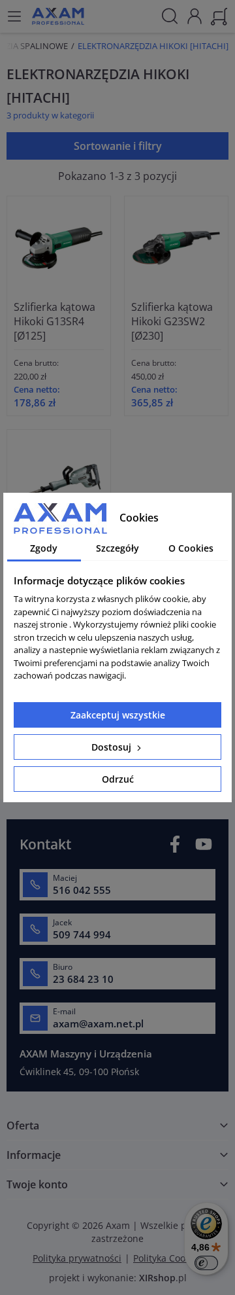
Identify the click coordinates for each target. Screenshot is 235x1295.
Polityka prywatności (77, 1258)
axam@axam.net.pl (98, 1023)
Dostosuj (112, 747)
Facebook (174, 844)
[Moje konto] (194, 15)
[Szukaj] (169, 16)
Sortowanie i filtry (118, 146)
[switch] (206, 1263)
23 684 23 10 (83, 978)
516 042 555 (82, 889)
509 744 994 (82, 934)
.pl (163, 1277)
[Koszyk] (219, 15)
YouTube (203, 844)
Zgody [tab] (43, 548)
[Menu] (14, 16)
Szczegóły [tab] (117, 548)
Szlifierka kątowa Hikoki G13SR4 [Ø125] (54, 321)
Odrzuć (118, 779)
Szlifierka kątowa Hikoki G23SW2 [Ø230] (172, 321)
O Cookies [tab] (190, 548)
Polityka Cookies (167, 1258)
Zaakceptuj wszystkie (117, 715)
